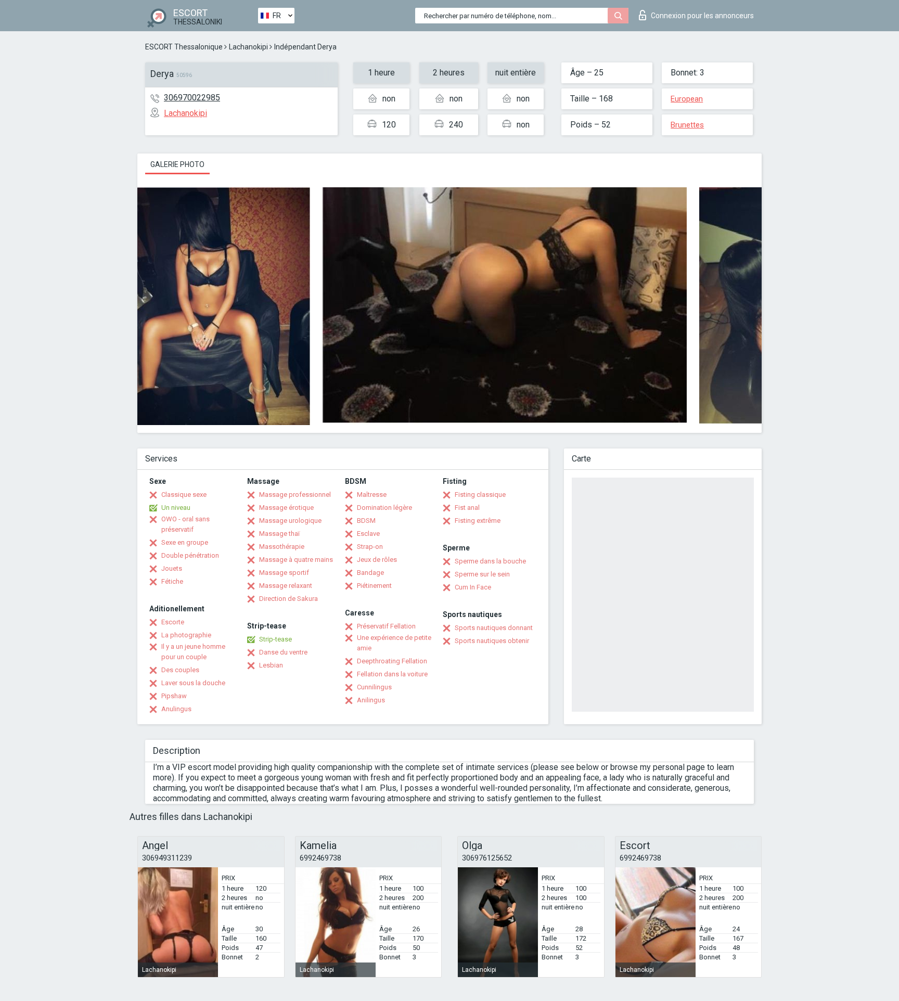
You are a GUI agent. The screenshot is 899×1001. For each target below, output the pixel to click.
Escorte (172, 622)
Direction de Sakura (288, 598)
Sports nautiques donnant (494, 628)
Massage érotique (286, 507)
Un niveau (175, 507)
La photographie (186, 635)
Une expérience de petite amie (394, 643)
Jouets (171, 568)
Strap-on (370, 546)
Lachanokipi (248, 47)
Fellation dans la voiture (392, 674)
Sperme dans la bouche (490, 561)
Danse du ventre (283, 652)
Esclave (368, 533)
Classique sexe (184, 494)
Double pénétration (190, 555)
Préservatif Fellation (386, 626)
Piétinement (374, 585)
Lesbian (271, 665)
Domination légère (384, 507)
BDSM (366, 520)
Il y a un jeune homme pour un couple (193, 652)
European (687, 99)
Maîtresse (372, 494)
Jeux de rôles (377, 559)
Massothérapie (281, 546)
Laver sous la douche (193, 683)
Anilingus (371, 700)
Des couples (180, 670)
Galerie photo (177, 164)
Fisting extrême (477, 520)
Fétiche (172, 581)
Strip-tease (275, 639)
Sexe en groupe (184, 542)
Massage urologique (290, 520)
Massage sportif (284, 572)
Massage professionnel (295, 494)
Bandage (370, 572)
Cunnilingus (374, 687)
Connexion (702, 15)
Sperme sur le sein (482, 574)
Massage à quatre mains (296, 559)
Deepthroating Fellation (392, 661)
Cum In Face (473, 587)
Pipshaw (174, 696)
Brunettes (687, 125)
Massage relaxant (285, 585)
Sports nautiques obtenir (492, 641)
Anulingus (176, 709)
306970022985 (192, 97)
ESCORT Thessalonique (184, 47)
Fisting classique (480, 494)
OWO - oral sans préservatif (185, 524)
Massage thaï (279, 533)
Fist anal (467, 507)
